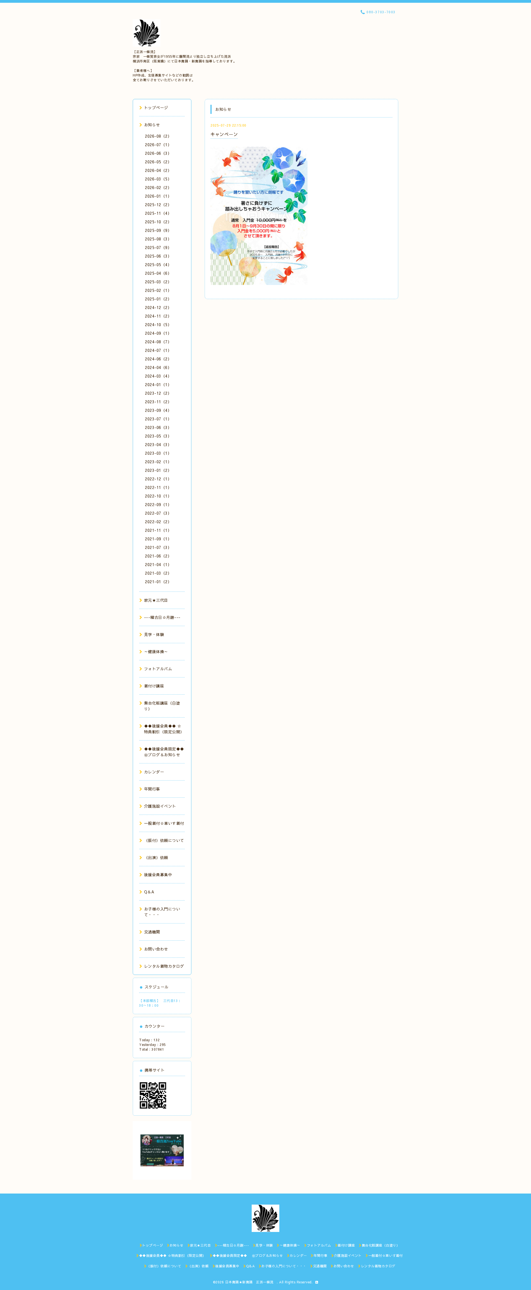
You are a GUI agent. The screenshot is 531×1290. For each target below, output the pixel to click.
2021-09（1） (158, 538)
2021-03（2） (158, 573)
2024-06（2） (158, 359)
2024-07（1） (158, 350)
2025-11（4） (158, 213)
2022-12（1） (158, 479)
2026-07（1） (158, 144)
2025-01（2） (158, 299)
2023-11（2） (158, 401)
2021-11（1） (158, 530)
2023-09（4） (158, 410)
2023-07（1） (158, 419)
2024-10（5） (158, 324)
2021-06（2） (158, 556)
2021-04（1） (158, 564)
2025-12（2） (158, 204)
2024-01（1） (158, 384)
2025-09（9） (158, 230)
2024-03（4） (158, 376)
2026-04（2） (158, 170)
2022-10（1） (158, 496)
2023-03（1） (158, 453)
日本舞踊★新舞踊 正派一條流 (251, 1282)
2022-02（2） (158, 521)
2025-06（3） (158, 256)
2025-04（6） (158, 273)
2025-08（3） (158, 239)
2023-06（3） (158, 427)
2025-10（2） (158, 221)
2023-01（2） (158, 470)
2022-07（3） (158, 513)
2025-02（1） (158, 290)
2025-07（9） (158, 247)
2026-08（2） (158, 136)
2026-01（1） (158, 196)
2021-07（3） (158, 547)
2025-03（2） (158, 281)
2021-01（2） (158, 581)
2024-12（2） (158, 307)
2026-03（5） (158, 179)
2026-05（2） (158, 161)
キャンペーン (224, 134)
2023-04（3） (158, 444)
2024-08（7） (158, 341)
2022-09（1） (158, 504)
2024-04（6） (158, 367)
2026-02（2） (158, 187)
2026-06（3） (158, 153)
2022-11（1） (158, 487)
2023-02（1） (158, 461)
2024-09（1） (158, 333)
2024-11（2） (158, 316)
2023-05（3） (158, 436)
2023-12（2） (158, 393)
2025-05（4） (158, 264)
